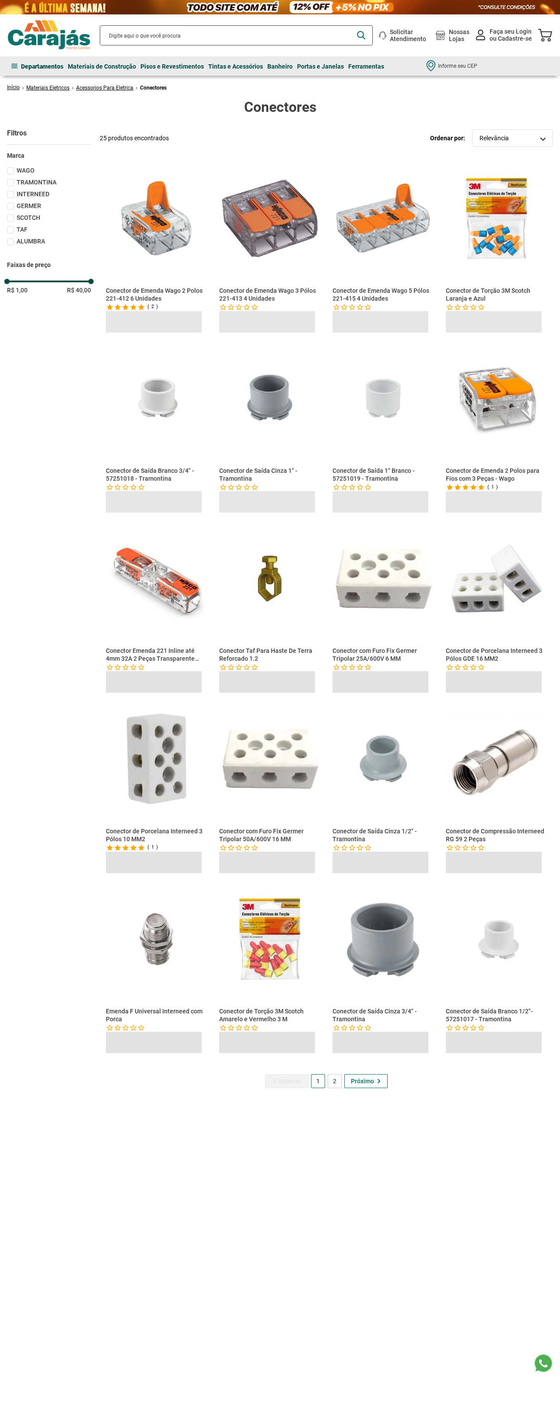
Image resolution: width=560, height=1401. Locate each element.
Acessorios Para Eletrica (104, 88)
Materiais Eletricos (48, 88)
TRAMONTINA (36, 182)
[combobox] (236, 35)
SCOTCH (28, 217)
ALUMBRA (31, 241)
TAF (22, 229)
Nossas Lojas (459, 35)
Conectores (153, 88)
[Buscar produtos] (361, 35)
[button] (49, 156)
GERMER (29, 205)
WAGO (26, 170)
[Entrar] (504, 35)
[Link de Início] (13, 87)
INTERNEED (33, 194)
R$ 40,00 (79, 290)
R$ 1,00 (17, 290)
